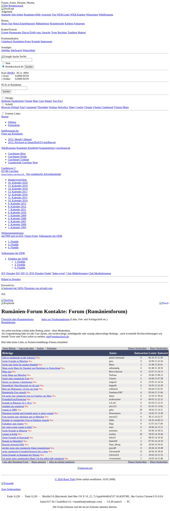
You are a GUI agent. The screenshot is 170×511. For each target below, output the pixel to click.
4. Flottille (13, 244)
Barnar (4, 116)
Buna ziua (6, 371)
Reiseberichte (57, 23)
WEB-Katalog (77, 14)
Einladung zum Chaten (13, 423)
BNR (11, 72)
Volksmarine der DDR (50, 236)
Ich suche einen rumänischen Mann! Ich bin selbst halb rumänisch (33, 458)
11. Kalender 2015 (17, 197)
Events (4, 32)
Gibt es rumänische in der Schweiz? (19, 357)
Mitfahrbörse (42, 23)
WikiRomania (106, 14)
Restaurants (15, 32)
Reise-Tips (6, 23)
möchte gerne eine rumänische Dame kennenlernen (26, 448)
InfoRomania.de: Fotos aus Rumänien (12, 132)
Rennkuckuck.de (14, 66)
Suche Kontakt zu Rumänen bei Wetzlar (21, 455)
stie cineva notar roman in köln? (17, 427)
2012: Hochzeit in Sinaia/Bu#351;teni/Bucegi (32, 142)
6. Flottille (13, 247)
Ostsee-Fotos (31, 236)
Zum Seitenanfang (11, 489)
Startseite (6, 14)
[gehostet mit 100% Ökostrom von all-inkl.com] (26, 288)
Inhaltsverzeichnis (17, 179)
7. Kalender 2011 (17, 209)
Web (7, 63)
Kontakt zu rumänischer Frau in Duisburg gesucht (25, 420)
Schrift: (9, 104)
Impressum (46, 41)
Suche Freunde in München (15, 361)
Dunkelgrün (17, 101)
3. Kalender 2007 (17, 221)
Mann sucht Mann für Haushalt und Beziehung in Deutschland (31, 368)
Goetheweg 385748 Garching (13, 171)
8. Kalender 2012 (17, 206)
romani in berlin (9, 434)
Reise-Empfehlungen (24, 23)
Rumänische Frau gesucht (14, 392)
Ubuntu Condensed (103, 107)
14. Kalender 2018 (18, 188)
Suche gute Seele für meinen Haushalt (20, 364)
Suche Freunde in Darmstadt (15, 437)
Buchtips (62, 32)
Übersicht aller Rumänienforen (17, 319)
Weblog (12, 122)
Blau (35, 101)
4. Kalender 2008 (17, 218)
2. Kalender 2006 (17, 224)
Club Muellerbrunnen (99, 273)
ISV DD (20, 273)
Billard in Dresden (11, 279)
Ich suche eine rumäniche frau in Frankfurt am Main (26, 396)
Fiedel (47, 273)
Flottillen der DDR (18, 258)
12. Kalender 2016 (18, 194)
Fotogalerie (14, 125)
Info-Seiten (17, 14)
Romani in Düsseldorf (12, 441)
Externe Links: (13, 113)
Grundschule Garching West (23, 162)
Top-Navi (58, 101)
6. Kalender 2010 (17, 212)
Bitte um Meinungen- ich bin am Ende (20, 389)
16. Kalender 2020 (18, 182)
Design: (9, 98)
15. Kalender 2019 (18, 185)
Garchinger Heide (17, 156)
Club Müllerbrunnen (77, 273)
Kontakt (36, 41)
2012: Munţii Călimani (20, 139)
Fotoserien (79, 23)
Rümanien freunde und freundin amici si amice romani (28, 413)
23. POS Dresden (34, 273)
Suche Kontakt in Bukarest (14, 430)
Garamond (31, 107)
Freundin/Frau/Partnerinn (14, 399)
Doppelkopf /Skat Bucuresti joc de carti (20, 385)
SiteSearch (16, 50)
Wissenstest (92, 14)
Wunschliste (29, 50)
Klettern (69, 23)
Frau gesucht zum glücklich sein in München (23, 416)
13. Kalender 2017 (18, 191)
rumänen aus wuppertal (13, 406)
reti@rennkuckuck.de (57, 336)
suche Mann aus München (14, 375)
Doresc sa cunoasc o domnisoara (17, 382)
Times (72, 107)
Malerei (82, 32)
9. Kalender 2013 (17, 203)
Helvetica (63, 107)
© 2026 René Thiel (65, 479)
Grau (41, 101)
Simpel (48, 101)
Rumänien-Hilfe (32, 14)
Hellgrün (6, 101)
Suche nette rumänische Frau (15, 378)
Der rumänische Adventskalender (43, 174)
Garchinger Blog (17, 153)
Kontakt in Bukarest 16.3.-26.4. (17, 402)
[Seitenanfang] (7, 300)
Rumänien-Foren (22, 41)
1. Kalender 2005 (17, 227)
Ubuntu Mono (121, 107)
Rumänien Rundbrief (27, 148)
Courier (80, 107)
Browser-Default (10, 107)
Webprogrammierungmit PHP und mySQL (12, 234)
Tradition (72, 32)
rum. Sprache (43, 32)
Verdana (53, 107)
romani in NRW (9, 409)
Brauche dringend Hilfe (13, 444)
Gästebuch (6, 41)
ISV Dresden (8, 273)
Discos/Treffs (29, 32)
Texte (54, 32)
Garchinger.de (62, 148)
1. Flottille (13, 241)
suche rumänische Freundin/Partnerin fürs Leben (25, 451)
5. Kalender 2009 (17, 215)
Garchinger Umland (18, 159)
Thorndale (42, 107)
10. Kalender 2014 (18, 200)
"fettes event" (59, 273)
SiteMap (5, 50)
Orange (28, 101)
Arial (22, 107)
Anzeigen (46, 14)
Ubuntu (88, 107)
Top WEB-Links (61, 14)
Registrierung (8, 322)
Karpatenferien (47, 148)
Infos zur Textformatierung (56, 319)
